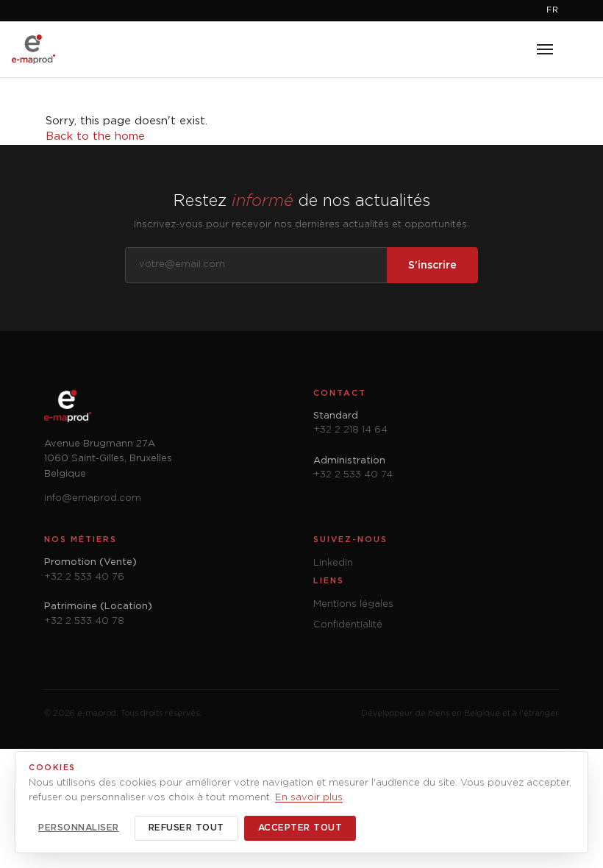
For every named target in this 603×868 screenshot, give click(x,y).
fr (552, 10)
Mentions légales (353, 604)
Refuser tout (186, 828)
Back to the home (95, 136)
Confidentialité (347, 625)
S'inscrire (432, 265)
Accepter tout (300, 828)
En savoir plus (309, 798)
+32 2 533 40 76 (84, 577)
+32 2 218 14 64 (350, 430)
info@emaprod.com (92, 498)
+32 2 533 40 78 (84, 621)
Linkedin (333, 563)
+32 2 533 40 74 (353, 475)
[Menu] (545, 49)
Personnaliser (78, 828)
